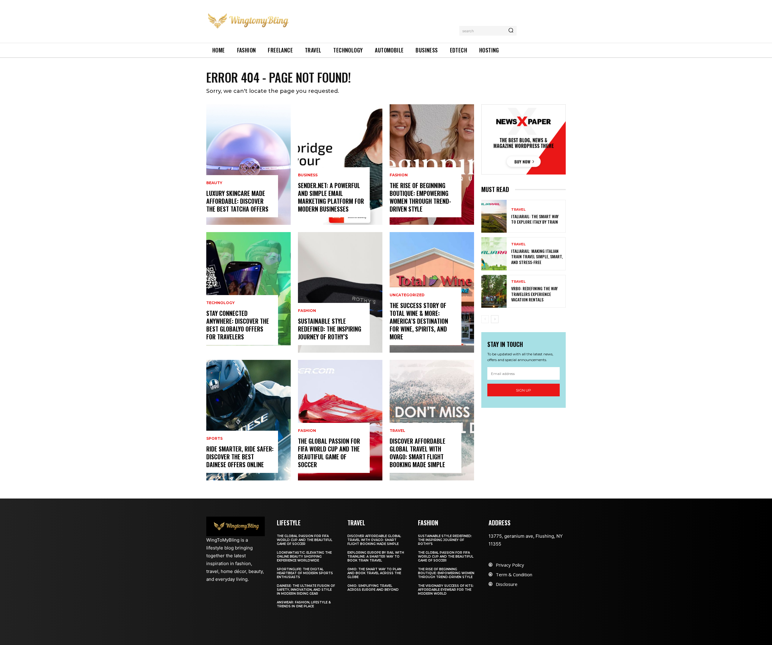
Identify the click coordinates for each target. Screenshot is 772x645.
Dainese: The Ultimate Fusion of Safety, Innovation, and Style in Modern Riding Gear (306, 590)
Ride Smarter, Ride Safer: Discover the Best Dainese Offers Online (240, 456)
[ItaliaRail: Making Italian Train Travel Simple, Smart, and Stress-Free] (494, 253)
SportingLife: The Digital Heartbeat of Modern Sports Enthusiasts (305, 573)
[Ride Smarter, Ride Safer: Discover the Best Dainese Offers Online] (248, 420)
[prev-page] (485, 319)
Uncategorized (407, 295)
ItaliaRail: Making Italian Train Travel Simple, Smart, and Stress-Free (537, 256)
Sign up (523, 390)
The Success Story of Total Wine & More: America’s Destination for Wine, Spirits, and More (419, 321)
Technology (220, 303)
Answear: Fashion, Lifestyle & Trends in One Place (304, 604)
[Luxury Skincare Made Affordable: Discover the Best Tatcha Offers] (248, 164)
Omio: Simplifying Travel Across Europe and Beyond (373, 588)
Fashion (307, 311)
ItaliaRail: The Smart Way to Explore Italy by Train (534, 219)
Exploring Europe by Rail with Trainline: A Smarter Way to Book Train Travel (375, 556)
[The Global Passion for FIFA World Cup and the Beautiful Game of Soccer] (340, 420)
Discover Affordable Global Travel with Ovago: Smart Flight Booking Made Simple (417, 452)
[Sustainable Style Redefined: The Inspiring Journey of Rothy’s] (340, 292)
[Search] (511, 31)
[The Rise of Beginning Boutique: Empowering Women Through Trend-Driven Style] (432, 164)
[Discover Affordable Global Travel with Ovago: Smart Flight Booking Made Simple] (432, 420)
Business (308, 175)
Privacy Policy (510, 565)
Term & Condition (514, 574)
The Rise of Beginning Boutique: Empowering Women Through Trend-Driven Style (420, 197)
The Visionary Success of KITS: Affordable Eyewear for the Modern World (446, 590)
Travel (397, 431)
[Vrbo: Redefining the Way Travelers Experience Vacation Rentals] (494, 291)
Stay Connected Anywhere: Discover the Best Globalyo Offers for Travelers (237, 325)
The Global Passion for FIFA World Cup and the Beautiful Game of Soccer (329, 452)
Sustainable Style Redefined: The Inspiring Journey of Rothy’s (329, 328)
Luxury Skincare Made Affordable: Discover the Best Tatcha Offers (237, 201)
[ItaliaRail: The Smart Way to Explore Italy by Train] (494, 216)
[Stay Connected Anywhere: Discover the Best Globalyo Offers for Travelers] (248, 292)
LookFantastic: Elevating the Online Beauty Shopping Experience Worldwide (304, 556)
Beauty (214, 183)
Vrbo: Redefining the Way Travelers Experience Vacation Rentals (534, 293)
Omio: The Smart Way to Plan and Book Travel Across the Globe (374, 573)
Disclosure (506, 584)
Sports (214, 438)
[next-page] (494, 319)
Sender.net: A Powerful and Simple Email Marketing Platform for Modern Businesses (331, 197)
